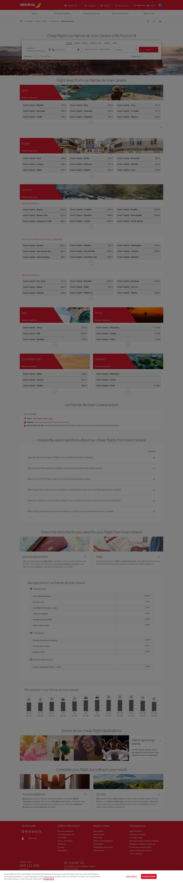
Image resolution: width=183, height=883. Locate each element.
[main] (91, 876)
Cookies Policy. (49, 879)
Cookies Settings (131, 876)
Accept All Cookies (149, 876)
